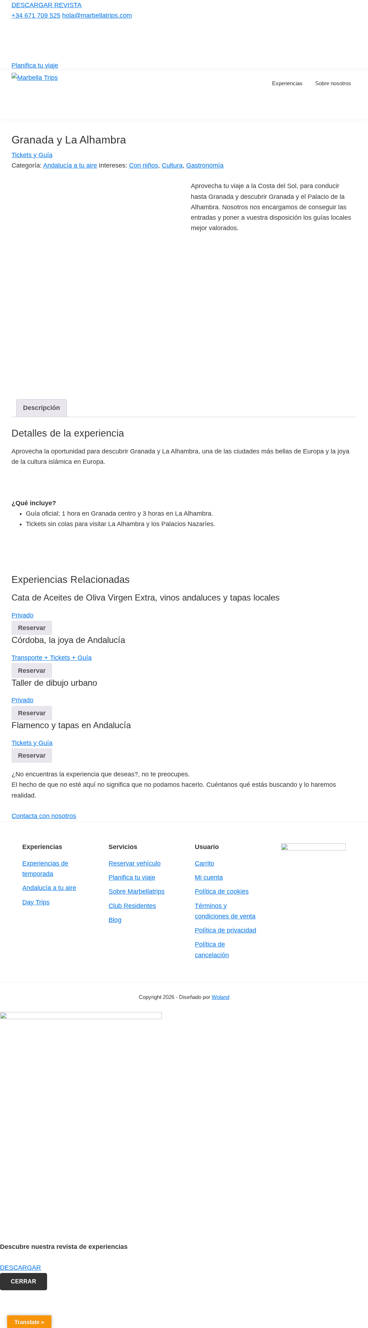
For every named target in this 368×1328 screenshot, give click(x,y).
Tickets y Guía (32, 155)
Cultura (172, 165)
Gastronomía (205, 165)
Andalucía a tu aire (70, 165)
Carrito (204, 863)
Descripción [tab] (41, 407)
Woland (220, 997)
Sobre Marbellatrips (137, 891)
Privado (22, 615)
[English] (343, 39)
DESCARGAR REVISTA (47, 5)
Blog (115, 919)
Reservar (32, 627)
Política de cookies (222, 891)
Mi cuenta (209, 877)
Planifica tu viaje (35, 65)
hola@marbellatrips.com (97, 15)
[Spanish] (352, 39)
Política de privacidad (225, 930)
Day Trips (36, 902)
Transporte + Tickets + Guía (52, 657)
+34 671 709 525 (36, 15)
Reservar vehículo (135, 863)
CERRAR (23, 1281)
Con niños (143, 165)
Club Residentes (132, 905)
